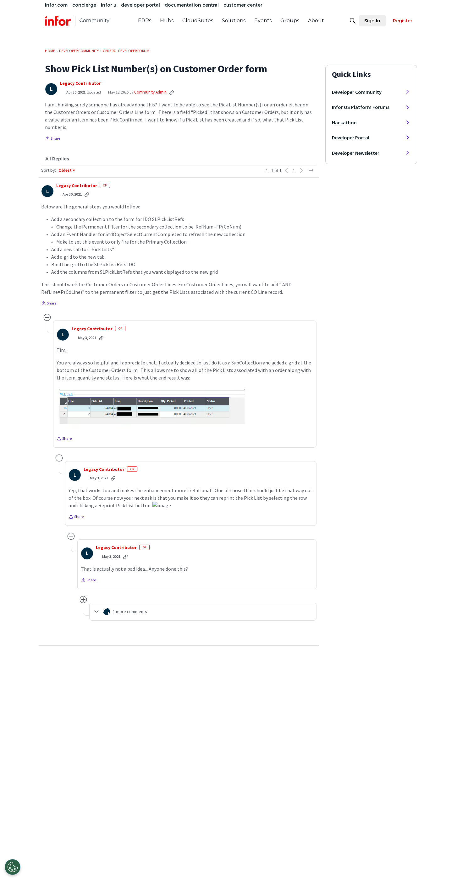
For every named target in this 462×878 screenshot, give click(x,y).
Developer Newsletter (355, 153)
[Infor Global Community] (77, 21)
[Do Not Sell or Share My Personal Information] (12, 867)
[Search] (352, 20)
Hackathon (344, 122)
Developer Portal (350, 137)
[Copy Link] (171, 92)
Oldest (65, 170)
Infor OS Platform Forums (360, 107)
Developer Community (357, 92)
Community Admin (150, 92)
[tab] (57, 158)
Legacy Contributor (80, 83)
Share (52, 139)
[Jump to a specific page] (311, 170)
